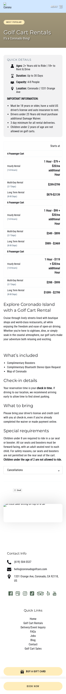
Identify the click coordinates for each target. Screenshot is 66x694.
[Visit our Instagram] (25, 593)
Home (33, 619)
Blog (33, 640)
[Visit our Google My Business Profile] (17, 593)
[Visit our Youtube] (54, 593)
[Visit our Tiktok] (32, 593)
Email (19, 490)
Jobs (33, 636)
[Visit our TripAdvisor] (40, 593)
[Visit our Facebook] (10, 593)
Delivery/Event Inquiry (33, 627)
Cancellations (15, 470)
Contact (33, 644)
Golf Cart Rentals (33, 623)
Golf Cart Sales (33, 648)
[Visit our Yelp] (48, 593)
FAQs (33, 631)
